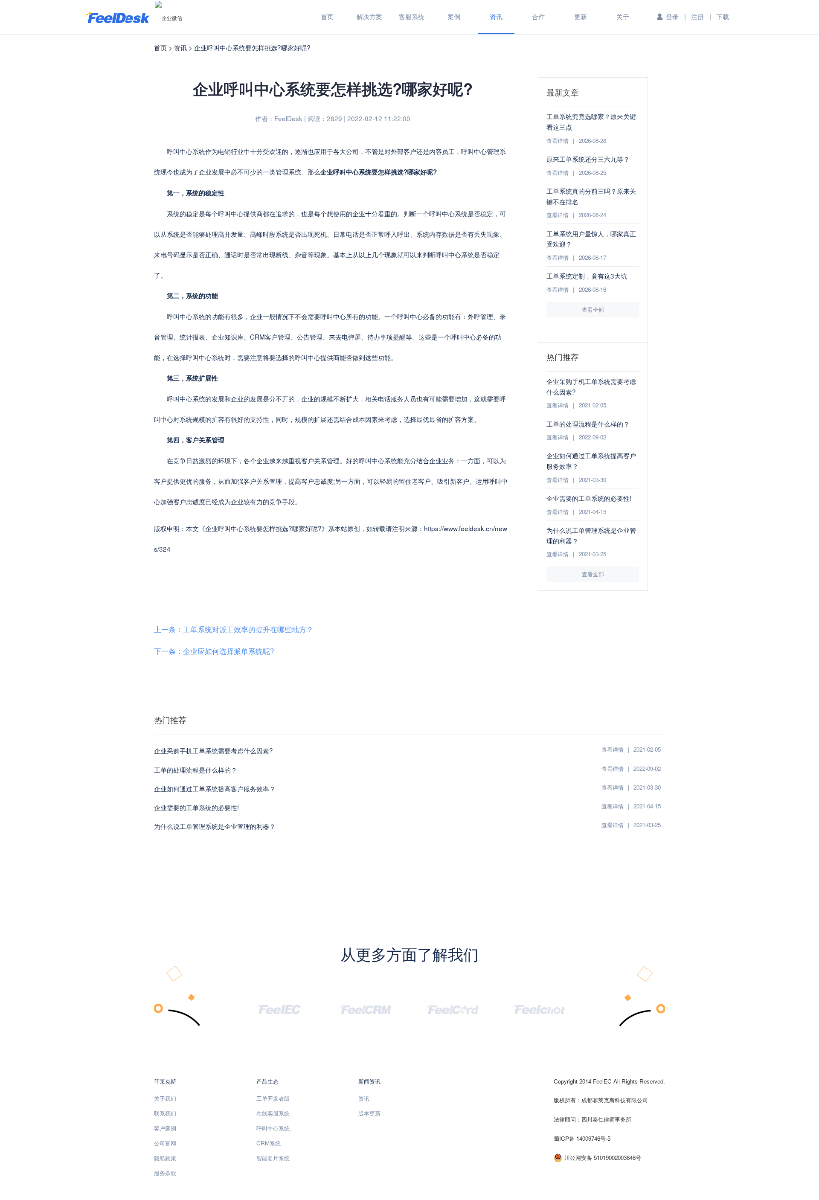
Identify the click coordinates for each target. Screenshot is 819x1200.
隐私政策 (165, 1158)
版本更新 (369, 1113)
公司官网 (165, 1143)
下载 (722, 16)
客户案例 (165, 1128)
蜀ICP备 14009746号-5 (582, 1138)
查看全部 (593, 309)
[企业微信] (168, 17)
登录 (672, 16)
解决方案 (369, 16)
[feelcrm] (365, 1008)
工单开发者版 (273, 1098)
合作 (538, 16)
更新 (580, 16)
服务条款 (165, 1173)
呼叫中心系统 (273, 1128)
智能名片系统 (273, 1158)
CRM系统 (268, 1143)
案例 (453, 16)
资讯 (496, 16)
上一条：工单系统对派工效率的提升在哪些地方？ (234, 629)
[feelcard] (452, 1008)
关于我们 (165, 1098)
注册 (697, 16)
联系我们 (165, 1113)
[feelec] (279, 1008)
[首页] (118, 17)
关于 (622, 16)
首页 (327, 16)
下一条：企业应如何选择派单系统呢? (214, 650)
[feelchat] (539, 1008)
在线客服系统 (273, 1113)
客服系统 (411, 16)
